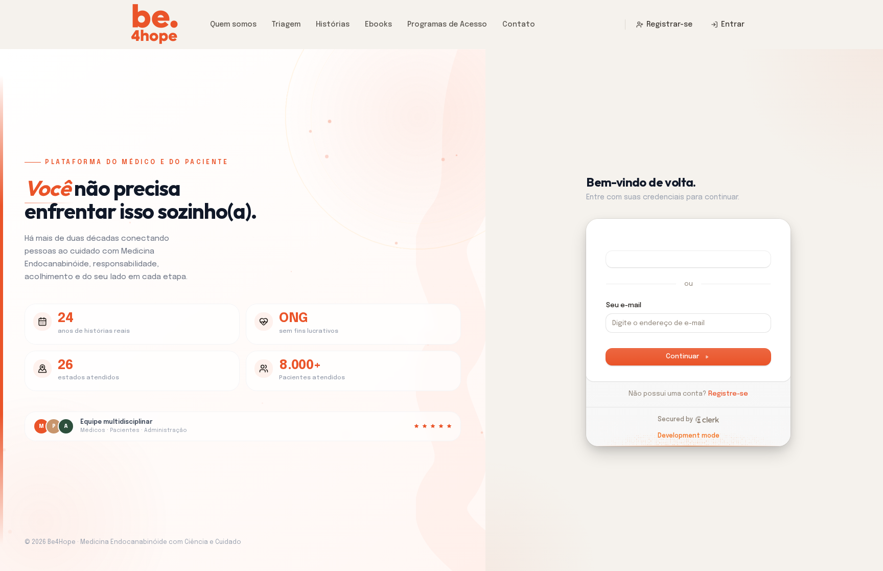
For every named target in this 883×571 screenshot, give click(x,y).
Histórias (333, 24)
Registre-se (728, 394)
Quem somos (233, 24)
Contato (518, 24)
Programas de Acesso (447, 24)
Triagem (286, 24)
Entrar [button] (733, 24)
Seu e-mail (623, 305)
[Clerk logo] (707, 419)
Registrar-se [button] (669, 24)
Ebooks (378, 24)
